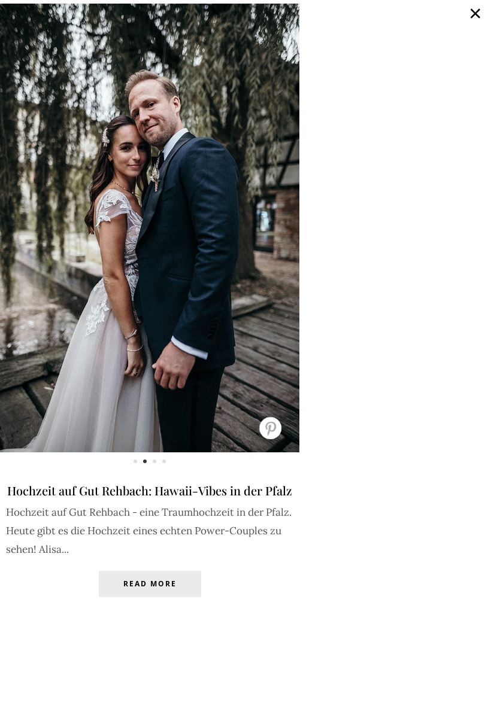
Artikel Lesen (150, 593)
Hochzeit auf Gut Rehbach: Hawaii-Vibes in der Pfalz (149, 490)
